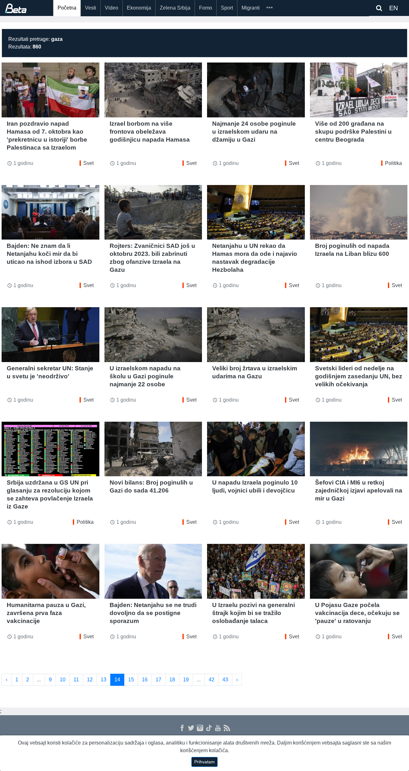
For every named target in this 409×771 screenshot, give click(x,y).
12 (90, 679)
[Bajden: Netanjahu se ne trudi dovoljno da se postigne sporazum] (153, 571)
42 (211, 679)
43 (225, 679)
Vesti (90, 8)
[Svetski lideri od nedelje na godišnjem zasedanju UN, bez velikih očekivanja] (359, 334)
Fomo (205, 8)
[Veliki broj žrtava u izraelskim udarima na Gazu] (256, 334)
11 (76, 679)
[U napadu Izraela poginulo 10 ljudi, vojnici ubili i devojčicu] (256, 449)
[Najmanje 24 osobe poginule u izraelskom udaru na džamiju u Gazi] (256, 90)
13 (103, 679)
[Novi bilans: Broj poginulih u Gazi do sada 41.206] (153, 449)
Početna (67, 8)
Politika (393, 163)
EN (393, 7)
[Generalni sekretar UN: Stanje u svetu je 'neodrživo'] (50, 334)
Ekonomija (139, 8)
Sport (227, 8)
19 (186, 679)
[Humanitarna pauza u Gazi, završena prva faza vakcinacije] (50, 571)
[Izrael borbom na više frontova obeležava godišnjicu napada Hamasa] (153, 90)
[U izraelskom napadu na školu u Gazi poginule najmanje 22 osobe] (153, 334)
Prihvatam (204, 761)
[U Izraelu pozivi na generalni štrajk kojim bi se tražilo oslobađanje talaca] (256, 571)
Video (111, 8)
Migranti (251, 8)
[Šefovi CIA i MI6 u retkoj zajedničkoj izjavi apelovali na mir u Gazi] (359, 449)
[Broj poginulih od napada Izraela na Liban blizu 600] (359, 212)
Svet (88, 163)
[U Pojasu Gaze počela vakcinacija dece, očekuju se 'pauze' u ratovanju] (359, 571)
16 (145, 679)
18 (172, 679)
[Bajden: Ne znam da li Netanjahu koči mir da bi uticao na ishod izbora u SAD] (50, 212)
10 (63, 679)
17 (158, 679)
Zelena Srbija (175, 8)
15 (131, 679)
